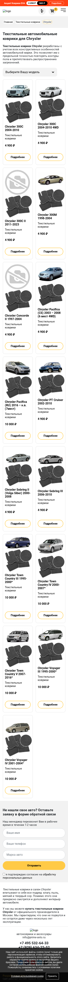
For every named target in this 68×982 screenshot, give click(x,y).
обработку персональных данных (29, 876)
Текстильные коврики (28, 22)
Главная (8, 22)
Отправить (34, 865)
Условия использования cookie (27, 976)
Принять (52, 976)
